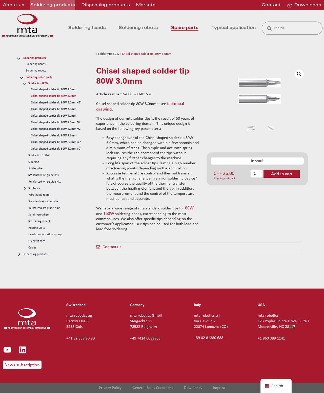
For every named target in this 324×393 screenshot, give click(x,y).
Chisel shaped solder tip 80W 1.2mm (53, 135)
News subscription (22, 364)
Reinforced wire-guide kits (44, 181)
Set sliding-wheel (39, 221)
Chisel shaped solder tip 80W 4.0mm (53, 115)
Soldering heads (36, 64)
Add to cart (281, 173)
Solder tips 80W (38, 83)
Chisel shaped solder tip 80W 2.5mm (53, 89)
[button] (299, 74)
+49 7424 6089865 (145, 338)
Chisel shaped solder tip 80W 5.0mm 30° (56, 148)
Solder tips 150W (39, 155)
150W (108, 213)
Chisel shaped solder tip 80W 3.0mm (53, 96)
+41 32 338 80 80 (80, 338)
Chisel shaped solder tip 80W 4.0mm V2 (55, 129)
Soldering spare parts (39, 77)
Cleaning (33, 162)
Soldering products (34, 58)
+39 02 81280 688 (208, 338)
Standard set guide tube (43, 201)
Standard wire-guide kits (43, 175)
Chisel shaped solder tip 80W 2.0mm (53, 109)
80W (189, 207)
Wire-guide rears (38, 194)
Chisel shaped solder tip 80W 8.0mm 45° (56, 142)
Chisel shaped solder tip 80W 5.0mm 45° (56, 102)
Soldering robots (36, 70)
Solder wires (36, 168)
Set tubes (34, 188)
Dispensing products (35, 254)
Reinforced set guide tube (44, 208)
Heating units (36, 227)
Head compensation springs (45, 234)
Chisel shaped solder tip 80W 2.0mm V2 (55, 122)
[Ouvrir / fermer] (18, 58)
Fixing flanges (36, 241)
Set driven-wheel (38, 214)
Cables (32, 247)
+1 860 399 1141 (271, 338)
